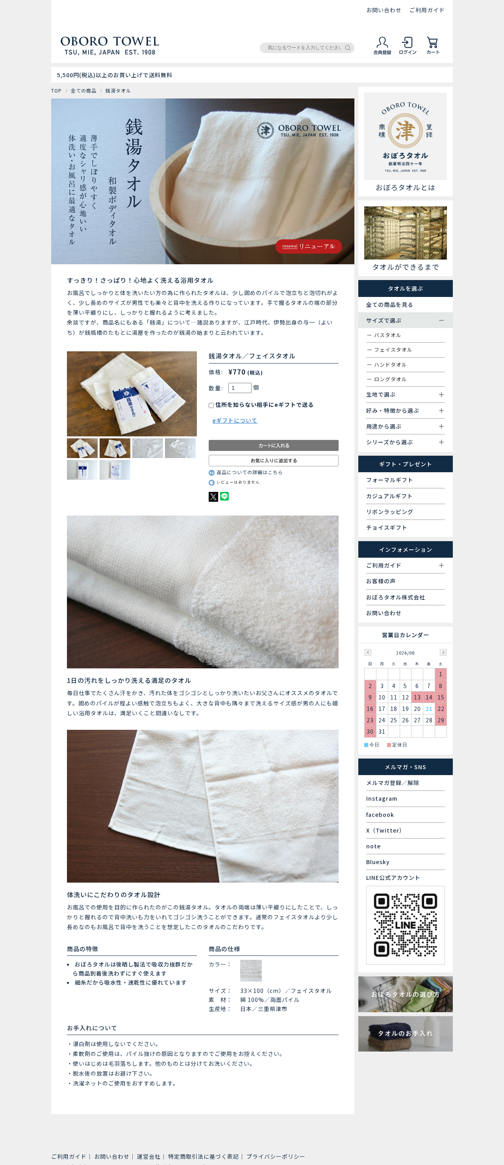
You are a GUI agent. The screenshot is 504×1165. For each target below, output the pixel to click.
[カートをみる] (433, 53)
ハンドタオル (390, 364)
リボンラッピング (389, 512)
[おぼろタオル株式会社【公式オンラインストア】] (110, 52)
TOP (56, 90)
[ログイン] (408, 53)
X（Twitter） (385, 830)
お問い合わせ (384, 10)
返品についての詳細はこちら (250, 472)
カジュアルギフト (389, 496)
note (373, 846)
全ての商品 (83, 90)
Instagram (381, 798)
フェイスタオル (393, 349)
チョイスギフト (387, 527)
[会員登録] (383, 53)
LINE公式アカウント (393, 877)
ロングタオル (390, 379)
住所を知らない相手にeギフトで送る (264, 404)
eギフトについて (235, 420)
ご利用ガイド (427, 10)
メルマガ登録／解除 (392, 783)
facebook (380, 814)
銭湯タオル (118, 90)
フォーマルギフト (389, 480)
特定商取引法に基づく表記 (203, 1156)
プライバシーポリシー (276, 1156)
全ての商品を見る (389, 304)
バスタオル (388, 335)
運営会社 (149, 1156)
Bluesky (378, 862)
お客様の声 (381, 581)
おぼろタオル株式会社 (395, 597)
